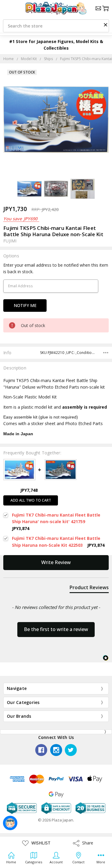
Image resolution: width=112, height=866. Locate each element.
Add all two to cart (30, 500)
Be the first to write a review (56, 629)
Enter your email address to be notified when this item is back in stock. (55, 268)
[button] (105, 24)
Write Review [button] (56, 562)
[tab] (89, 588)
